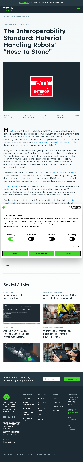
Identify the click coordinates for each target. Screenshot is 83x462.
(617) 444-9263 (73, 397)
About (55, 398)
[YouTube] (9, 417)
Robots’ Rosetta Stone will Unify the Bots (53, 142)
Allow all (68, 253)
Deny (15, 253)
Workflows (27, 398)
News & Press (58, 406)
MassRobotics (11, 131)
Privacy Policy (41, 454)
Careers (56, 410)
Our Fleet (26, 408)
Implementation (43, 398)
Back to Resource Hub (18, 17)
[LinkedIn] (5, 417)
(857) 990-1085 (73, 413)
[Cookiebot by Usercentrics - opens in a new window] (71, 207)
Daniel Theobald (10, 186)
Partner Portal (51, 454)
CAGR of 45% (25, 136)
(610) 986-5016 (73, 429)
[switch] (31, 239)
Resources (56, 402)
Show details (71, 247)
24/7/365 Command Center (41, 417)
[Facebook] (13, 417)
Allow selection (41, 253)
